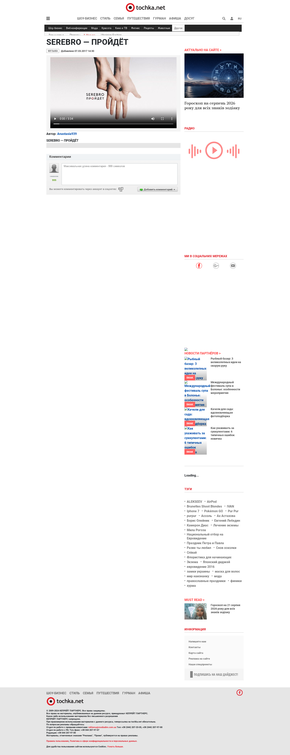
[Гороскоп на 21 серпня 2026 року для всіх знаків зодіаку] (195, 611)
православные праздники (206, 581)
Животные (164, 28)
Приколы (75, 34)
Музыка (90, 34)
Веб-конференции (76, 28)
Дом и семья (56, 34)
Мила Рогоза (196, 530)
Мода (94, 28)
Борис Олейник (198, 520)
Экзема (192, 562)
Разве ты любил (199, 548)
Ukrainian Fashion (111, 34)
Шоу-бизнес (87, 18)
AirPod (212, 502)
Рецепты (149, 28)
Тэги (188, 489)
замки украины (198, 571)
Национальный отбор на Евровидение (205, 536)
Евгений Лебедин (227, 520)
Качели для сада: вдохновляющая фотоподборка (222, 412)
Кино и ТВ (121, 28)
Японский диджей (216, 562)
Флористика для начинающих (209, 557)
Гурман (159, 18)
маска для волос (227, 571)
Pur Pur (233, 511)
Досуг (189, 18)
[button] (232, 18)
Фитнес (135, 28)
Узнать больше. (115, 746)
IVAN (230, 506)
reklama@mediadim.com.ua (102, 727)
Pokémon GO (213, 511)
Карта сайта (196, 652)
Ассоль (206, 516)
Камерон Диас (197, 525)
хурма (191, 586)
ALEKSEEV (194, 502)
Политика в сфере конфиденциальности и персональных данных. (103, 741)
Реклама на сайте (199, 658)
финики (236, 581)
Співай (192, 552)
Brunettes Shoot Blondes (204, 506)
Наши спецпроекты (200, 664)
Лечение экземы (226, 525)
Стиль (105, 18)
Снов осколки (226, 548)
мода (218, 576)
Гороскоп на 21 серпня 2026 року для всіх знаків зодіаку (225, 609)
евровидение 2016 (200, 567)
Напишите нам (197, 641)
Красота (106, 28)
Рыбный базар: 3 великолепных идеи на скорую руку (226, 362)
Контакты (195, 647)
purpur (191, 516)
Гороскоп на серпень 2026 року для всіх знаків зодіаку (212, 105)
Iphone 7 (193, 511)
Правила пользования (57, 741)
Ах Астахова (226, 516)
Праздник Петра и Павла (205, 543)
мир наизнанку (198, 576)
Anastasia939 (67, 134)
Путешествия (138, 18)
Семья (119, 18)
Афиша (175, 18)
